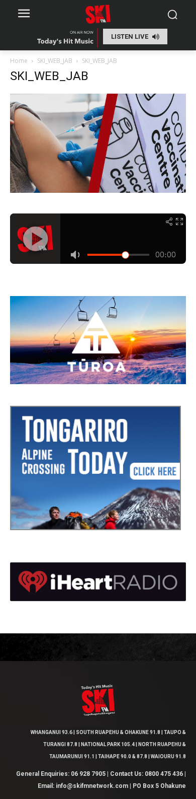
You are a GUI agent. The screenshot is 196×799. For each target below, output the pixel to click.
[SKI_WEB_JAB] (98, 190)
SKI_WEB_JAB (54, 60)
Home (19, 60)
